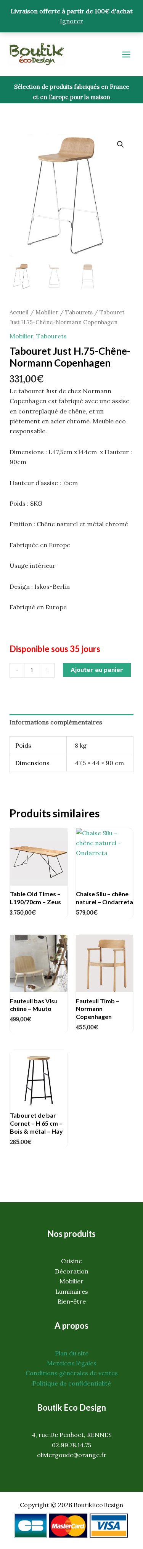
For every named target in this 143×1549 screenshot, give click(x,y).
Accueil (19, 312)
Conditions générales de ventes (72, 1373)
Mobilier (46, 312)
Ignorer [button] (71, 21)
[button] (120, 144)
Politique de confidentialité (71, 1383)
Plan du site (71, 1353)
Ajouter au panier (97, 670)
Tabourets (79, 312)
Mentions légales (71, 1363)
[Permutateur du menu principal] (126, 54)
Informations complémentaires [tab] (56, 722)
